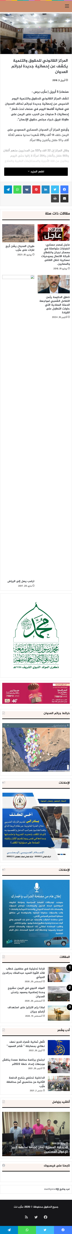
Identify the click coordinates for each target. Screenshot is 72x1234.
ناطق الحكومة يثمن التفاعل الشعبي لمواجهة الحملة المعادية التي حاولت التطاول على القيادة (54, 305)
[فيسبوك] (64, 189)
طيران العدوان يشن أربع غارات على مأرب (20, 248)
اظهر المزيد (37, 171)
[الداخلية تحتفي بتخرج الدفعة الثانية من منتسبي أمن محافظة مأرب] (59, 1083)
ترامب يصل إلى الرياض (20, 581)
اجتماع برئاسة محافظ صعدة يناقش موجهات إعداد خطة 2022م (23, 1062)
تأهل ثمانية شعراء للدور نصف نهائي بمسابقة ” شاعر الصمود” (26, 1044)
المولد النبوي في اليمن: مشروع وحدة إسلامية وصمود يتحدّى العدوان (26, 992)
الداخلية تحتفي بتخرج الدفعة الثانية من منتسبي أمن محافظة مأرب (25, 1082)
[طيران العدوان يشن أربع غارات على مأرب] (18, 233)
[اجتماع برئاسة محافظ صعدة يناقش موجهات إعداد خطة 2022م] (59, 1065)
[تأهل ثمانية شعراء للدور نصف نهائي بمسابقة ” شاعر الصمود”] (59, 1047)
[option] (36, 1134)
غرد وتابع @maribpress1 (57, 1189)
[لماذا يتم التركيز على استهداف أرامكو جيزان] (59, 1013)
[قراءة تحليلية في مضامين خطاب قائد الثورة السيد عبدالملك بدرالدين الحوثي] (59, 974)
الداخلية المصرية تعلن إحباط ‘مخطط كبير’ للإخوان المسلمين (39, 1150)
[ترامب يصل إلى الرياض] (18, 426)
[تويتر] (55, 189)
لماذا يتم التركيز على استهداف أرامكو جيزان (26, 1009)
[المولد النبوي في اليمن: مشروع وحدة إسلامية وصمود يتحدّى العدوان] (59, 993)
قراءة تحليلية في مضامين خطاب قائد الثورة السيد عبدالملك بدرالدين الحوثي (23, 973)
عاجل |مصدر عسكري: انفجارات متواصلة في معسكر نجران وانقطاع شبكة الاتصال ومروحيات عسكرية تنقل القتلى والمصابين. (55, 254)
